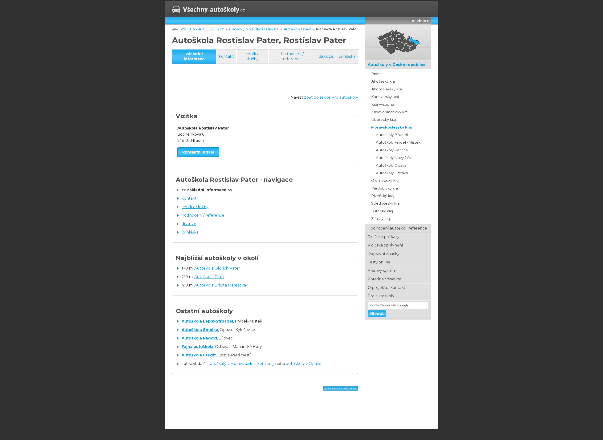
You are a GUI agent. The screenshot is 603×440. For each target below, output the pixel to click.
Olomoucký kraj (385, 180)
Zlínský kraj (381, 218)
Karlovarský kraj (385, 96)
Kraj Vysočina (382, 104)
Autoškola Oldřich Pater (217, 268)
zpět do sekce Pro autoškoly (331, 97)
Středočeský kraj (385, 203)
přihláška (346, 56)
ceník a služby (252, 56)
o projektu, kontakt (386, 287)
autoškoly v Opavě (303, 363)
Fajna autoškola (197, 346)
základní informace (194, 56)
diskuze (326, 56)
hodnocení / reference (292, 56)
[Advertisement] (257, 83)
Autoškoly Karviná (392, 150)
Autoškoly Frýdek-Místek (398, 142)
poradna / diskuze (384, 279)
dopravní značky (383, 253)
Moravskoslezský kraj (391, 127)
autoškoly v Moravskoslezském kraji (241, 363)
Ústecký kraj (382, 211)
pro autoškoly (381, 296)
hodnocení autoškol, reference (397, 228)
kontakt (226, 56)
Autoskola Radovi (199, 338)
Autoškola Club (209, 276)
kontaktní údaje (198, 152)
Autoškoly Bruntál (392, 135)
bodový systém (382, 270)
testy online (379, 262)
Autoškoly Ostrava (392, 173)
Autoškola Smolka (200, 329)
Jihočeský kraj (383, 81)
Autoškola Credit (199, 355)
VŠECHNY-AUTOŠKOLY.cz (202, 29)
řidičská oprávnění (385, 245)
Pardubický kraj (385, 188)
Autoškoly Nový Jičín (394, 157)
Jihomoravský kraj (387, 89)
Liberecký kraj (383, 119)
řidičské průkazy (383, 236)
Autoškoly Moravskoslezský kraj (253, 29)
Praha (376, 74)
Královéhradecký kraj (389, 112)
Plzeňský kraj (382, 196)
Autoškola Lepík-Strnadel (207, 321)
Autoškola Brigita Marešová (220, 285)
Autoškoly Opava (298, 29)
